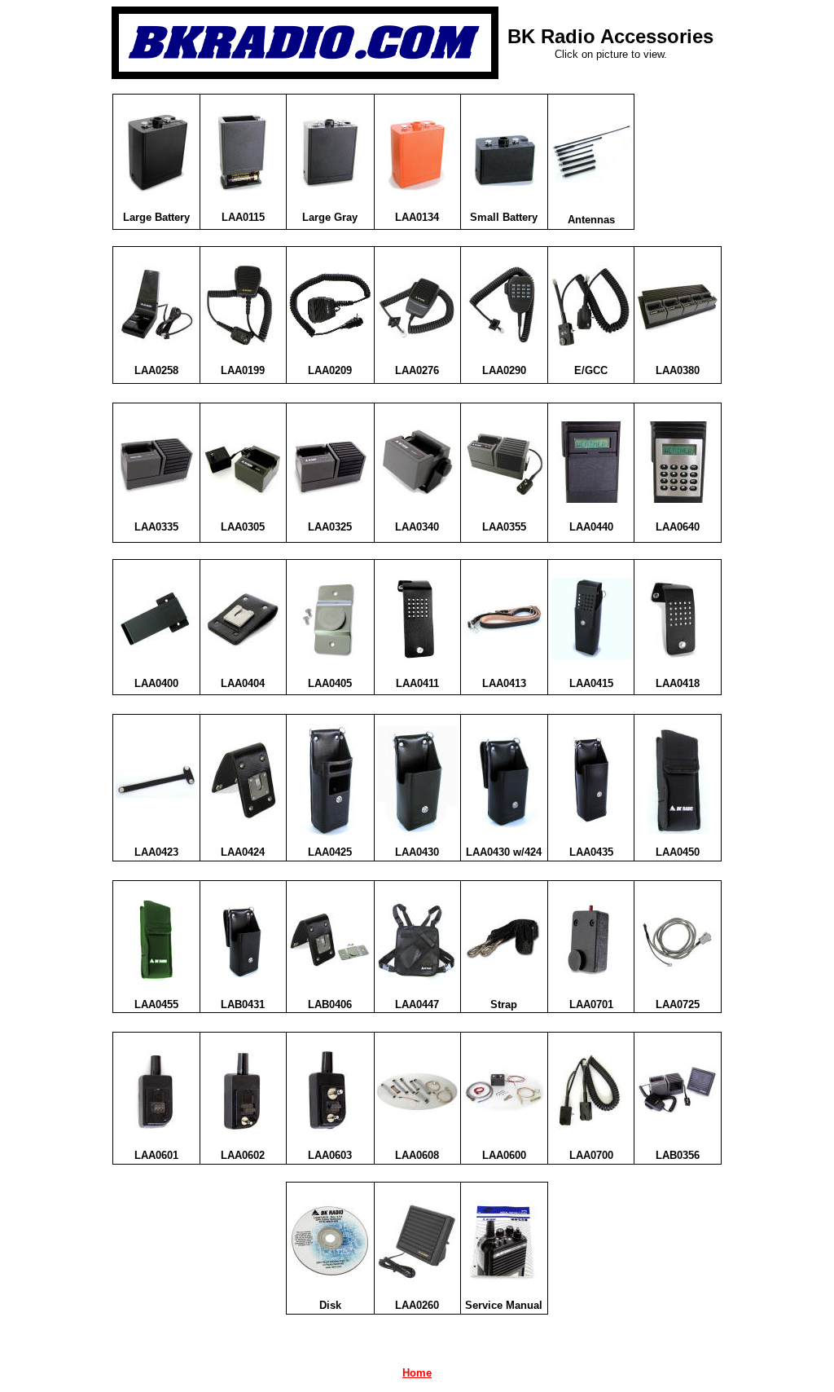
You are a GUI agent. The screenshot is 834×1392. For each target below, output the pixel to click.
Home (417, 1373)
